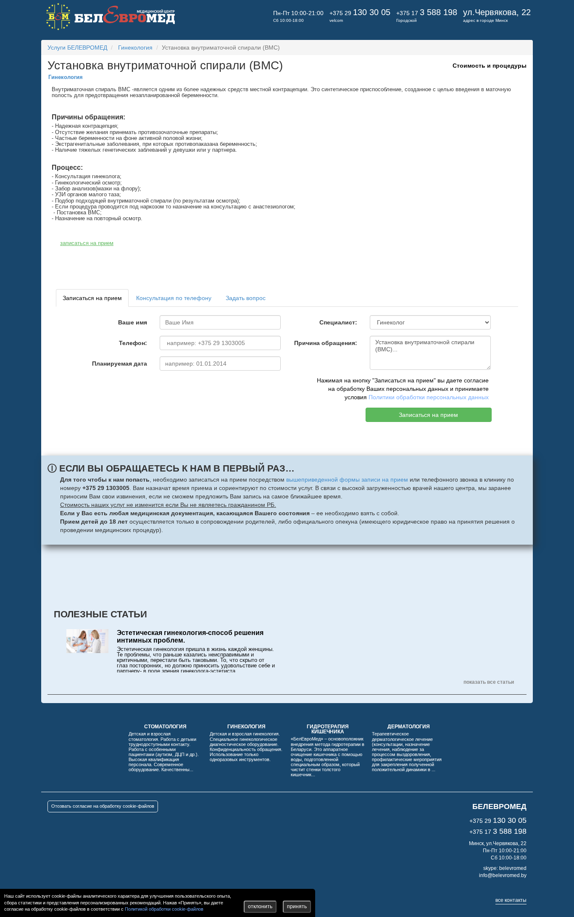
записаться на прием (86, 243)
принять (297, 906)
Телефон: (133, 343)
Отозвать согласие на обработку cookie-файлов (102, 806)
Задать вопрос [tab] (246, 298)
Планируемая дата (119, 363)
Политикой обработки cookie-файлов (164, 909)
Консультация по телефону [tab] (173, 298)
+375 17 (426, 13)
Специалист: (338, 322)
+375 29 (359, 13)
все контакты (511, 900)
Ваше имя (132, 322)
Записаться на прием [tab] (92, 298)
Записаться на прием (428, 414)
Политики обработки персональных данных (429, 397)
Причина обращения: (325, 343)
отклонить (260, 906)
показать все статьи (488, 682)
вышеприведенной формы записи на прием (347, 479)
